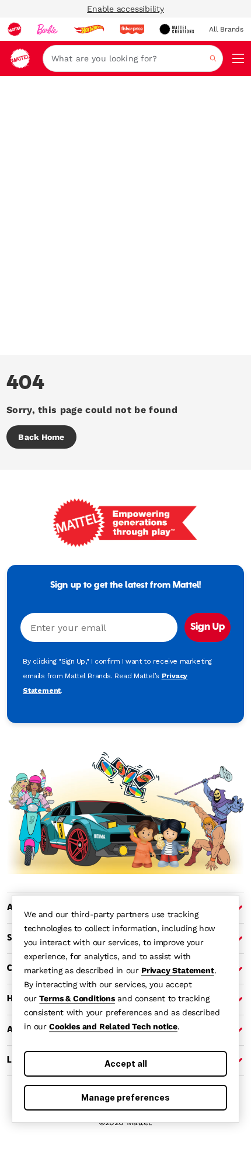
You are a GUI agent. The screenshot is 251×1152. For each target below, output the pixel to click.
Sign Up (207, 627)
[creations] (176, 29)
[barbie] (47, 29)
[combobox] (133, 58)
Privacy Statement (177, 970)
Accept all (125, 1063)
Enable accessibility (125, 9)
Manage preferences (125, 1097)
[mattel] (14, 29)
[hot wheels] (88, 29)
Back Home (41, 437)
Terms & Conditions (76, 998)
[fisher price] (132, 29)
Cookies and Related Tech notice (113, 1026)
